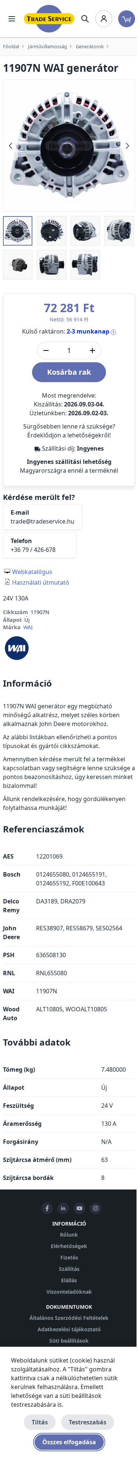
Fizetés (69, 1257)
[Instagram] (96, 1208)
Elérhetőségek (69, 1246)
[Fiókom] (103, 18)
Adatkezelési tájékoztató (69, 1329)
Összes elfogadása (69, 1442)
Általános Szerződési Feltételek (69, 1317)
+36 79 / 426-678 (33, 550)
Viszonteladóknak (69, 1291)
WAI (28, 627)
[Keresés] (85, 18)
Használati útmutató (40, 582)
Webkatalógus (32, 572)
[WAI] (17, 648)
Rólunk (69, 1234)
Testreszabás (87, 1422)
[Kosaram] (126, 18)
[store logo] (49, 18)
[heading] (69, 683)
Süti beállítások (69, 1340)
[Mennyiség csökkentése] (46, 350)
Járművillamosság (47, 46)
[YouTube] (79, 1208)
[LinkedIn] (63, 1208)
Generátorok (90, 46)
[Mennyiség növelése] (92, 350)
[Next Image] (127, 146)
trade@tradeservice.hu (42, 521)
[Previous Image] (10, 146)
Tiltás (40, 1422)
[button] (17, 231)
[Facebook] (47, 1208)
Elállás (69, 1280)
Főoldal (11, 46)
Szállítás (69, 1268)
